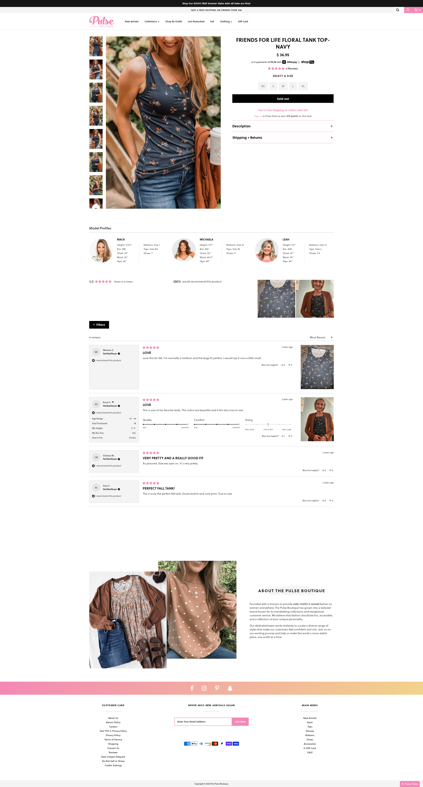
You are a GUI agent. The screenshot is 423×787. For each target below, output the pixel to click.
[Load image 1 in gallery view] (163, 122)
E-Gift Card (310, 748)
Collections (151, 21)
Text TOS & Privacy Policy (113, 731)
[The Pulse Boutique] (101, 21)
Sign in (258, 116)
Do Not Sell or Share (113, 761)
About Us (113, 718)
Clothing (225, 21)
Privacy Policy (113, 735)
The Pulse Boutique (219, 783)
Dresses (310, 731)
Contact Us (113, 748)
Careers (113, 726)
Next (96, 208)
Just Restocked (196, 21)
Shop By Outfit (173, 21)
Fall (212, 21)
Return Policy (113, 722)
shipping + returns (247, 137)
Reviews (113, 752)
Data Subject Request (113, 756)
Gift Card (243, 21)
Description (241, 126)
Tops (310, 726)
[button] (283, 68)
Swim (310, 722)
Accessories (310, 743)
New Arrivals (132, 21)
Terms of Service (113, 739)
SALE (310, 752)
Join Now (240, 721)
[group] (163, 122)
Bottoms (309, 735)
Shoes (310, 739)
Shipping (113, 743)
